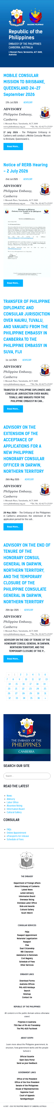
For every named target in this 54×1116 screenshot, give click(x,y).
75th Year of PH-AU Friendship (27, 1025)
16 (24, 684)
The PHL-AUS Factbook (27, 1028)
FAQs (9, 829)
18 (37, 684)
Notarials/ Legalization (27, 938)
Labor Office (13, 802)
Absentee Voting (14, 805)
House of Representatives (27, 1089)
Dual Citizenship (27, 948)
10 (26, 679)
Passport (27, 942)
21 (16, 688)
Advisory (11, 799)
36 (38, 698)
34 (24, 698)
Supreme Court (27, 1092)
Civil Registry (27, 958)
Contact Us (27, 997)
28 (23, 693)
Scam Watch (27, 913)
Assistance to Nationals (27, 955)
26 (9, 693)
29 (31, 693)
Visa (27, 945)
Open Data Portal (27, 1060)
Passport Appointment (27, 935)
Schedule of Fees (15, 839)
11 (33, 679)
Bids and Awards (27, 906)
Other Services (27, 965)
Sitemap (27, 994)
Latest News (27, 889)
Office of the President (27, 1079)
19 (44, 684)
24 (38, 688)
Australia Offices (27, 984)
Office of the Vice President (27, 1082)
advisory (28, 102)
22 (23, 688)
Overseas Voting (27, 899)
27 (16, 693)
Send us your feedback (27, 1063)
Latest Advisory (27, 893)
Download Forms (27, 981)
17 (30, 684)
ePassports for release (18, 836)
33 (17, 698)
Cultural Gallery (14, 812)
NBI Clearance (27, 952)
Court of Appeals (27, 1095)
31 (45, 693)
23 (30, 688)
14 (10, 684)
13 (46, 679)
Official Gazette (27, 1056)
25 (45, 688)
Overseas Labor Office (27, 903)
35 (31, 698)
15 (17, 684)
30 (38, 693)
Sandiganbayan (27, 1099)
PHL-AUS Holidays (27, 987)
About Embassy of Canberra (27, 886)
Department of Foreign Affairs (27, 883)
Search (27, 991)
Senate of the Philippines (27, 1085)
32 (9, 698)
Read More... (13, 146)
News (9, 795)
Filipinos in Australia (27, 1022)
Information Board (16, 809)
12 (40, 679)
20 (9, 688)
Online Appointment (16, 833)
